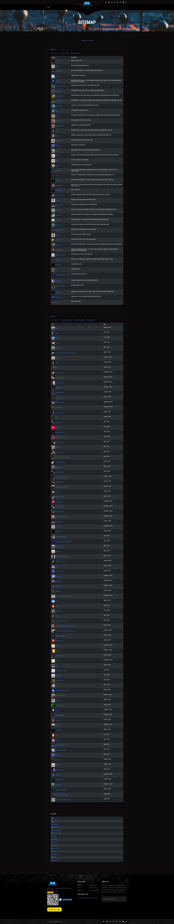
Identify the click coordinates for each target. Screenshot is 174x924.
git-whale (57, 155)
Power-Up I (57, 720)
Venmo (54, 857)
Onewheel (57, 725)
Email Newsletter (57, 830)
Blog (54, 316)
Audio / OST (64, 53)
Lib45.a (56, 417)
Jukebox (57, 165)
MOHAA (57, 760)
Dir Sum (57, 116)
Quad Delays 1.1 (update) (60, 621)
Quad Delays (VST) (59, 230)
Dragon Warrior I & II (59, 126)
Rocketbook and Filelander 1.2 (61, 556)
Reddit (56, 606)
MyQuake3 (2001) (59, 205)
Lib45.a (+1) (57, 338)
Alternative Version (87, 40)
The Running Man (59, 407)
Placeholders (58, 220)
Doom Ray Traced (59, 680)
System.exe (57, 265)
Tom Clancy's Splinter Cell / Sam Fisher (63, 541)
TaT (56, 269)
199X (56, 61)
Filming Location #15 (59, 377)
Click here (80, 898)
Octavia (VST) (58, 210)
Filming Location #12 (59, 402)
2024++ (57, 492)
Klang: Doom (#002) (59, 715)
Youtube (55, 860)
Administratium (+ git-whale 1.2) (62, 487)
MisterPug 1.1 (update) (60, 636)
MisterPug (57, 200)
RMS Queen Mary (59, 546)
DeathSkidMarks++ (59, 101)
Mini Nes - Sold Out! (59, 195)
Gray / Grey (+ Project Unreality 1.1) (63, 457)
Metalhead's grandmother (60, 437)
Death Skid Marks (59, 96)
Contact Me (56, 827)
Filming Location (79, 320)
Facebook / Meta (57, 833)
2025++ (57, 368)
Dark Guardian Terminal (60, 86)
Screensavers (58, 245)
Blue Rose (57, 81)
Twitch (56, 710)
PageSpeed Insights (95, 890)
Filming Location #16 (59, 372)
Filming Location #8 (59, 442)
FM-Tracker (57, 145)
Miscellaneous (75, 53)
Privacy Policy (56, 848)
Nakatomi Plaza (58, 576)
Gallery (56, 150)
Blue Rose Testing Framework (61, 690)
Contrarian (57, 447)
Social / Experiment (66, 320)
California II (57, 645)
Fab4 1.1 (57, 333)
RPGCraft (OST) (58, 240)
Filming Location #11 (59, 412)
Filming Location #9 (59, 432)
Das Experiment (58, 397)
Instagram (55, 839)
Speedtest (81, 890)
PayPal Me (55, 845)
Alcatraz (57, 328)
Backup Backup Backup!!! (60, 750)
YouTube (57, 302)
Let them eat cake (59, 655)
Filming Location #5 (59, 472)
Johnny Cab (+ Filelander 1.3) (61, 477)
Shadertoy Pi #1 (58, 502)
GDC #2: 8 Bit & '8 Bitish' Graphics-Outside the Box (66, 353)
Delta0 (56, 111)
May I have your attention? (61, 670)
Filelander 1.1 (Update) (60, 561)
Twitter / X (55, 854)
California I (57, 650)
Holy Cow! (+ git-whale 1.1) (61, 516)
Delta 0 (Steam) (58, 106)
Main (54, 49)
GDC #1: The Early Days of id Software (63, 596)
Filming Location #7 (59, 452)
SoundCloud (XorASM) (60, 255)
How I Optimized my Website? (61, 794)
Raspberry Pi (58, 235)
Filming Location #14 (59, 382)
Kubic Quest (57, 180)
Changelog (55, 824)
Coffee (56, 740)
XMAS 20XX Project (59, 770)
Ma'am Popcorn (58, 185)
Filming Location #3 (59, 497)
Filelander (57, 135)
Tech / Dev (54, 53)
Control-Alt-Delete (59, 779)
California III (57, 551)
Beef (56, 665)
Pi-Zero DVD (58, 526)
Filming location (58, 140)
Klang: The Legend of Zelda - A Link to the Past (65, 626)
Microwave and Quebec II (60, 536)
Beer (56, 685)
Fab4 (56, 130)
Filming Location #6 (59, 462)
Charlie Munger (58, 581)
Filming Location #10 (59, 422)
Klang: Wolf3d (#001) (59, 745)
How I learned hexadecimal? (61, 789)
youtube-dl (57, 700)
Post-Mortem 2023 (59, 571)
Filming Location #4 (59, 482)
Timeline (57, 343)
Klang (56, 175)
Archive (57, 66)
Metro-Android (58, 190)
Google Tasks (58, 784)
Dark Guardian (58, 91)
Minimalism (57, 765)
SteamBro (57, 260)
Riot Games (57, 427)
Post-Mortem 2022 (59, 640)
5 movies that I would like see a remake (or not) (65, 631)
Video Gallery (58, 281)
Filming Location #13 (59, 392)
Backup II (57, 358)
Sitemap (81, 885)
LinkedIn (55, 842)
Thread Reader (58, 675)
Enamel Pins (58, 591)
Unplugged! (57, 775)
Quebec (57, 601)
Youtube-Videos (58, 297)
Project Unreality (59, 225)
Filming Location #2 (59, 506)
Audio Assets (58, 71)
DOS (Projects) (58, 121)
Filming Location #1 (59, 511)
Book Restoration (59, 611)
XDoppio (57, 292)
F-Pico (56, 566)
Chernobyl (57, 348)
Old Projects (58, 215)
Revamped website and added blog (62, 799)
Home (48, 7)
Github (54, 836)
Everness (57, 660)
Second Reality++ (59, 250)
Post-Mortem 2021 (59, 705)
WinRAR (57, 616)
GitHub (56, 160)
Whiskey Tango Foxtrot (60, 695)
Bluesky (55, 821)
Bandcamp (57, 76)
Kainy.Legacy (58, 170)
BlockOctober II (58, 586)
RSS (56, 735)
